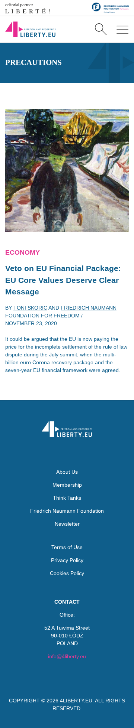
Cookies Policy (67, 573)
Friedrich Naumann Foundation (67, 511)
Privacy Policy (67, 560)
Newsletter (67, 524)
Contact (67, 602)
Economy (22, 252)
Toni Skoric (30, 308)
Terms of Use (67, 547)
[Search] (101, 29)
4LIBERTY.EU (76, 700)
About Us (67, 472)
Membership (67, 485)
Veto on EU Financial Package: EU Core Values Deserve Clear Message (63, 280)
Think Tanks (67, 498)
